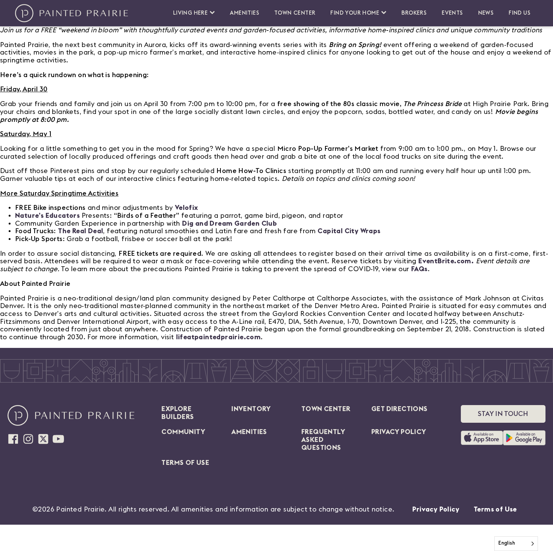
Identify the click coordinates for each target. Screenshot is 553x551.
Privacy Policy (435, 509)
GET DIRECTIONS (399, 408)
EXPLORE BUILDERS (177, 412)
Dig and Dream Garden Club (229, 223)
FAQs (419, 269)
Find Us (519, 13)
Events (452, 13)
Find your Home (354, 13)
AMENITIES (249, 431)
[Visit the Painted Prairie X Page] (43, 439)
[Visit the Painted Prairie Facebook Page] (13, 439)
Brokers (414, 13)
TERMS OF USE (185, 462)
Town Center (294, 13)
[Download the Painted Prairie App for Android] (524, 437)
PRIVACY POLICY (398, 431)
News (486, 13)
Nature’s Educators (47, 215)
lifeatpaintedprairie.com (218, 337)
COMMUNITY (183, 431)
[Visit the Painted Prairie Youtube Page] (58, 439)
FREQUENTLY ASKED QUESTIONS (323, 439)
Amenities (244, 13)
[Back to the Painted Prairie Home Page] (71, 13)
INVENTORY (251, 408)
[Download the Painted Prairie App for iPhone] (482, 437)
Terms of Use (495, 509)
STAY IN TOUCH (503, 413)
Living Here (190, 13)
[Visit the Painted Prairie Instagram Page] (28, 439)
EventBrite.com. (446, 261)
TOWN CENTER (325, 408)
